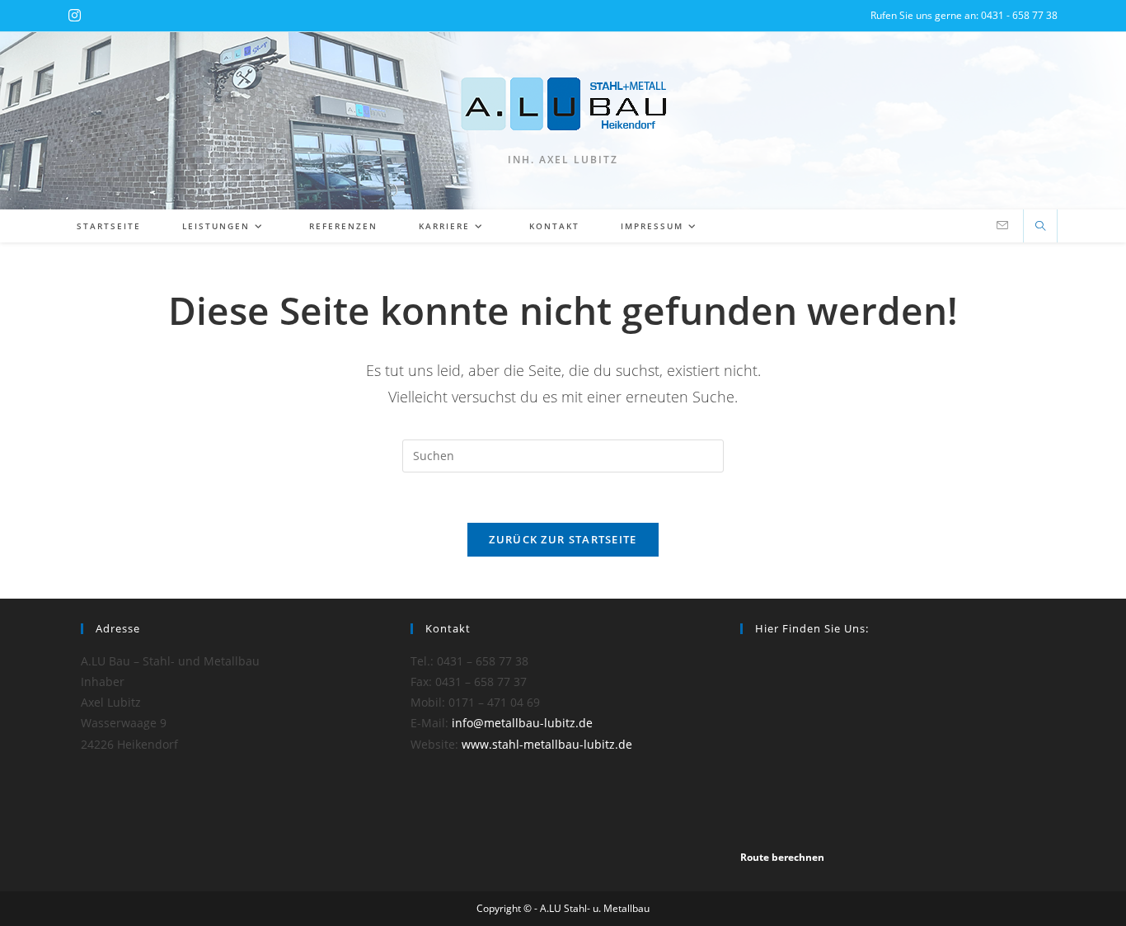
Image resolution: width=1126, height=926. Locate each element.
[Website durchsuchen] (1040, 227)
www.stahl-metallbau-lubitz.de (547, 744)
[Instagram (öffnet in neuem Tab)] (74, 15)
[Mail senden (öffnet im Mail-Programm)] (1002, 225)
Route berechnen (782, 857)
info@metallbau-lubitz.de (522, 723)
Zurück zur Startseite (562, 539)
